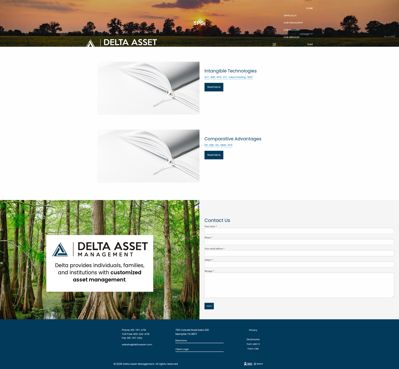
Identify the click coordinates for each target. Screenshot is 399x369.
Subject (218, 260)
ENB (211, 145)
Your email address (223, 249)
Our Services (291, 37)
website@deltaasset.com (137, 344)
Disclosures (253, 339)
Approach (290, 15)
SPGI (230, 145)
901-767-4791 (138, 330)
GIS (217, 145)
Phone (217, 237)
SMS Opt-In (306, 73)
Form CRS (253, 348)
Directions (181, 340)
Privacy (253, 330)
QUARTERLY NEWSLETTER (299, 51)
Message (218, 271)
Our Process (292, 29)
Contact (307, 66)
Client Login (305, 80)
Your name (220, 226)
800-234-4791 (141, 334)
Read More (214, 87)
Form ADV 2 (253, 344)
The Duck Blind (304, 58)
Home (309, 8)
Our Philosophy (293, 22)
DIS (206, 145)
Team (310, 44)
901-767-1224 (134, 338)
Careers (291, 66)
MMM (223, 145)
